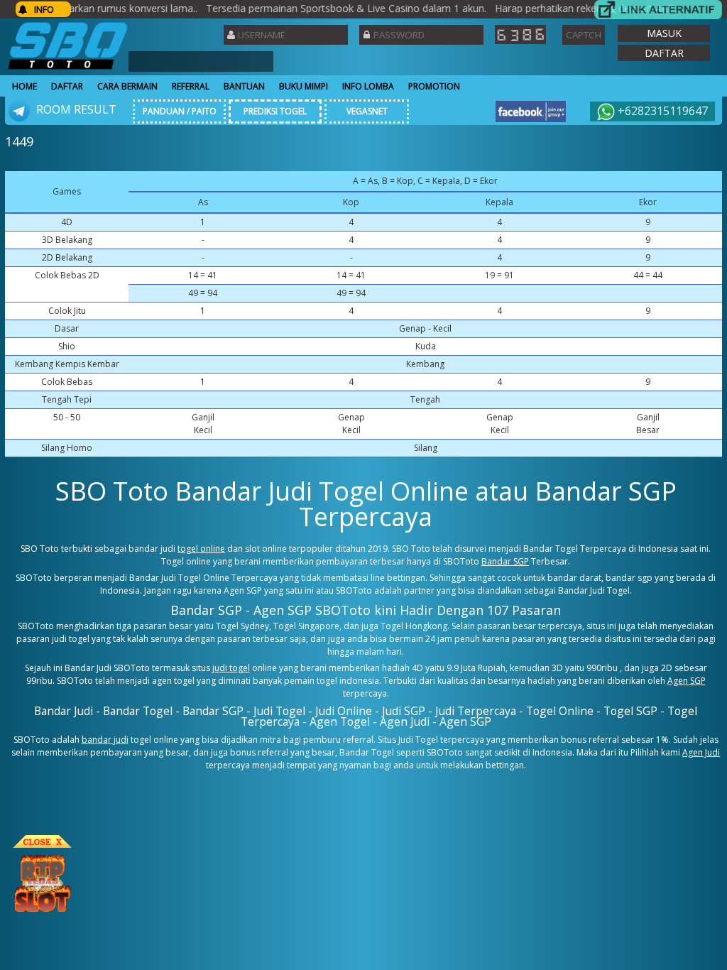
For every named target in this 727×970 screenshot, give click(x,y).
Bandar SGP (505, 561)
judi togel (231, 668)
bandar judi (105, 740)
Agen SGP (686, 681)
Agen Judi (701, 752)
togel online (201, 549)
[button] (664, 33)
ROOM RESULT (74, 109)
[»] (658, 9)
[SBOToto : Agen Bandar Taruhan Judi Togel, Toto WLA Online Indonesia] (68, 69)
